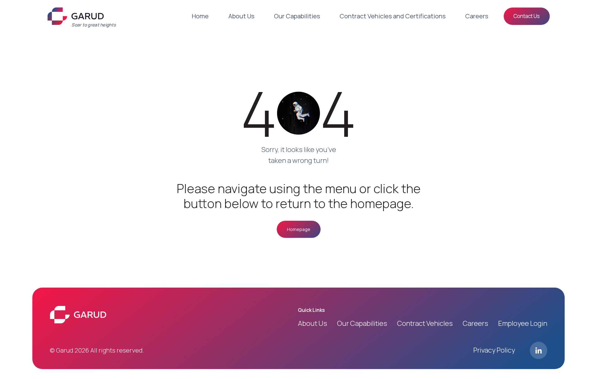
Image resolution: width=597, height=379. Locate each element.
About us (312, 323)
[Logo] (75, 16)
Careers (476, 16)
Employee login (522, 323)
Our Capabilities (297, 16)
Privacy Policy (494, 350)
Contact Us (526, 16)
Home (200, 16)
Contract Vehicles (425, 323)
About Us (241, 16)
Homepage (298, 229)
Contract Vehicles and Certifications (393, 16)
